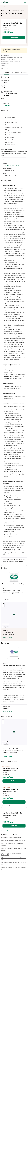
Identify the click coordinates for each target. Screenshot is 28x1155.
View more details (7, 637)
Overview (6, 72)
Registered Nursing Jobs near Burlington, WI (13, 840)
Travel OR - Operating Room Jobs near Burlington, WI (11, 854)
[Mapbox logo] (5, 627)
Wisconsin (6, 7)
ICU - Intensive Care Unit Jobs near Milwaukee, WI (13, 858)
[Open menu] (1, 72)
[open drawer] (25, 2)
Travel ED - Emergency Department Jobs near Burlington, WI (13, 849)
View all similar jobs (6, 831)
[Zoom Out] (3, 606)
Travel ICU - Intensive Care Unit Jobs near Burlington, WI (12, 844)
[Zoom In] (3, 603)
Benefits (17, 72)
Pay (12, 72)
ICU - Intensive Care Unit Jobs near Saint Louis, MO (13, 863)
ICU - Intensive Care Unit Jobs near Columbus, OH (13, 868)
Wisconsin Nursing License (12, 165)
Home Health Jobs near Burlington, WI (11, 837)
